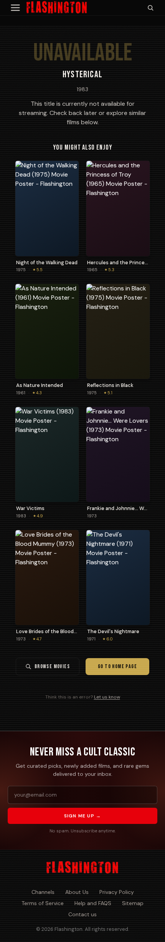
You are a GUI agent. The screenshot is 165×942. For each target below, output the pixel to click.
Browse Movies (52, 666)
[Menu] (15, 7)
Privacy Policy (116, 892)
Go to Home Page (117, 666)
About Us (77, 892)
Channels (42, 892)
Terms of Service (42, 903)
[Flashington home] (82, 868)
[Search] (150, 8)
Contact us (82, 914)
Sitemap (133, 903)
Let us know (107, 697)
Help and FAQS (92, 903)
